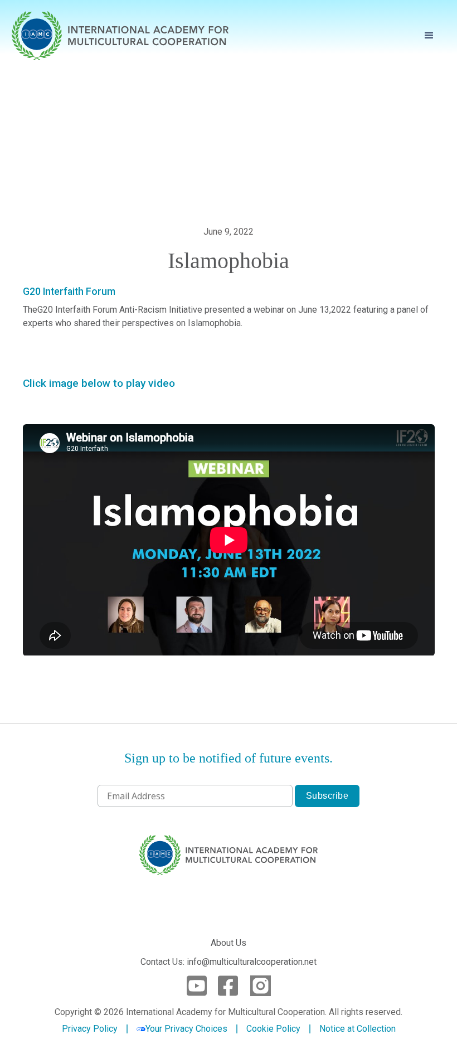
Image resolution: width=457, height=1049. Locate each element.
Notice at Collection (357, 1028)
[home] (120, 35)
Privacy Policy (90, 1028)
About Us (228, 943)
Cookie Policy (273, 1028)
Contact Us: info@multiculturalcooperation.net (228, 961)
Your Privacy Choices (186, 1028)
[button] (429, 35)
